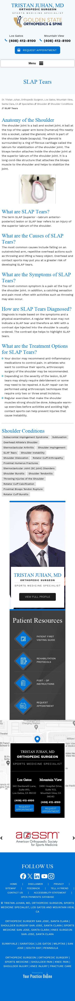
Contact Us (15, 892)
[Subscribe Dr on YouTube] (44, 877)
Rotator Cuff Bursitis (15, 494)
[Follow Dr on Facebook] (23, 877)
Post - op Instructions (45, 682)
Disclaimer (35, 884)
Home (13, 884)
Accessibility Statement (50, 892)
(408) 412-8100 (22, 41)
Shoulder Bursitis (13, 473)
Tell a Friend (59, 888)
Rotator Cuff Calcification (18, 483)
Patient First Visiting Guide (46, 638)
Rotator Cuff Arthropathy (48, 458)
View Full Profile (37, 596)
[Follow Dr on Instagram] (51, 877)
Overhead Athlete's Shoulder (20, 442)
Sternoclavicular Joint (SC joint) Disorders (28, 468)
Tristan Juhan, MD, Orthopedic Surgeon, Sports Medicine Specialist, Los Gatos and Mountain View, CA (37, 907)
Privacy (59, 884)
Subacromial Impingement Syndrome (25, 437)
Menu (32, 63)
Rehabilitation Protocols (46, 660)
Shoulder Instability (32, 452)
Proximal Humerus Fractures (20, 463)
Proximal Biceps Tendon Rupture (23, 489)
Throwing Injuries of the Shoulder (23, 478)
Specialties (28, 104)
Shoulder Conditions (62, 104)
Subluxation (59, 437)
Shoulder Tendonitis (40, 473)
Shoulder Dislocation (15, 458)
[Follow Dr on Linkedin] (37, 877)
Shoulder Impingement (51, 447)
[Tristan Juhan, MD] (37, 8)
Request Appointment (40, 50)
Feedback (33, 888)
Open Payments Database (37, 897)
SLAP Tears (10, 452)
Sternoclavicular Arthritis (18, 447)
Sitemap (10, 888)
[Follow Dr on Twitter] (30, 877)
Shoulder (42, 104)
